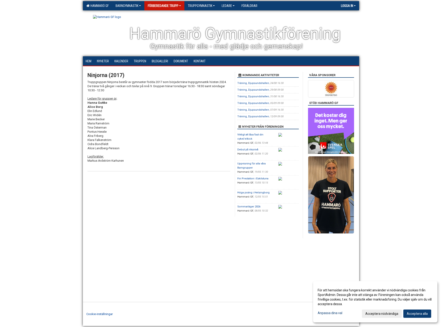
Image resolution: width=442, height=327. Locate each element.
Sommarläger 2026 (248, 206)
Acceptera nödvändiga (381, 314)
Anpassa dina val (330, 313)
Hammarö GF (99, 6)
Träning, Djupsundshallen (253, 83)
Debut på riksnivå (247, 149)
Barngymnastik (127, 6)
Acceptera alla (417, 314)
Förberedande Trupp (163, 6)
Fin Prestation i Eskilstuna (252, 178)
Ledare (227, 6)
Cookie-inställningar (99, 314)
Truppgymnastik (200, 6)
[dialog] (375, 301)
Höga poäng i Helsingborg (253, 192)
